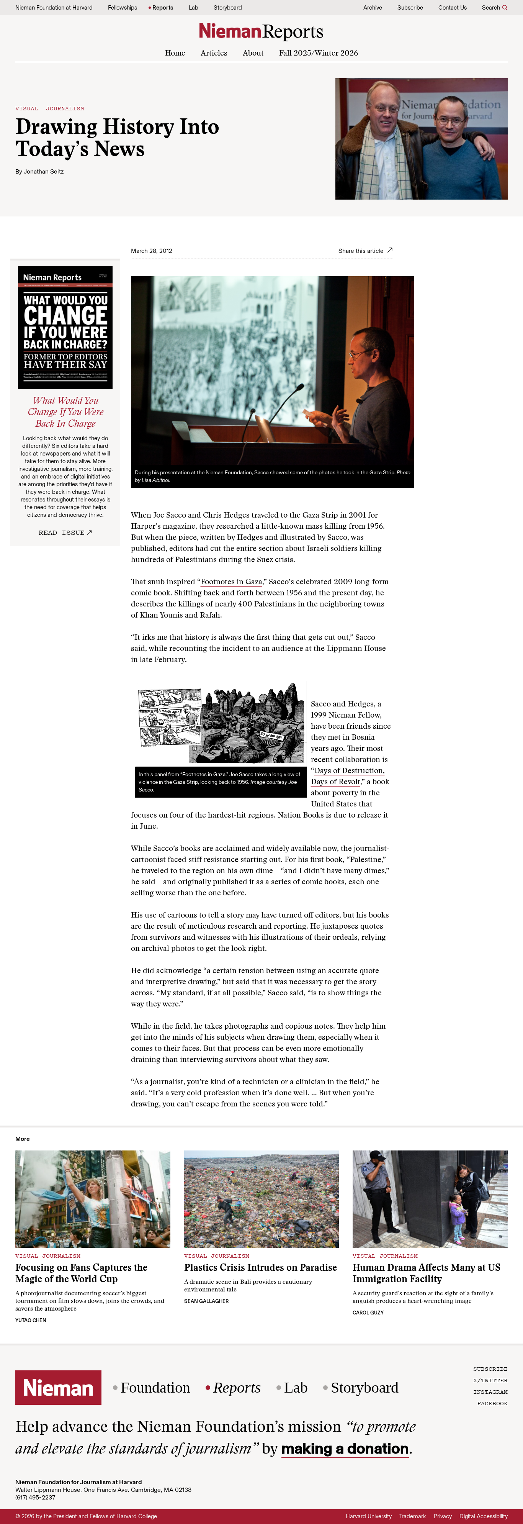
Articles (214, 53)
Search (491, 7)
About (253, 53)
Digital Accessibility (483, 1516)
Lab (193, 7)
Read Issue (62, 532)
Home (175, 53)
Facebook (492, 1403)
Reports (162, 7)
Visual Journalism (49, 108)
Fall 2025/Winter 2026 (318, 53)
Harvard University (369, 1516)
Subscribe (410, 7)
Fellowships (122, 7)
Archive (372, 7)
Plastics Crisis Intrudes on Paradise (260, 1268)
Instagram (490, 1391)
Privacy (443, 1516)
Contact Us (452, 7)
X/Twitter (490, 1380)
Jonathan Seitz (44, 171)
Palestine (365, 860)
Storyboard (228, 7)
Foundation (155, 1387)
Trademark (412, 1516)
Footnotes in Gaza (231, 582)
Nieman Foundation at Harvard (54, 7)
